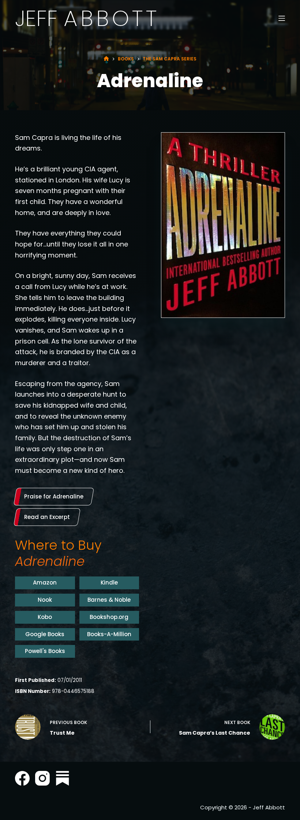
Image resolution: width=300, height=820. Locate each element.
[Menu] (281, 18)
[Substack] (62, 778)
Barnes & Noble (109, 600)
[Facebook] (22, 778)
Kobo (45, 617)
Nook (45, 600)
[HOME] (106, 59)
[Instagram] (42, 778)
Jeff (87, 18)
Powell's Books (45, 651)
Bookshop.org (109, 617)
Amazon (45, 582)
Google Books (44, 634)
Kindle (109, 582)
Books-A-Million (109, 634)
